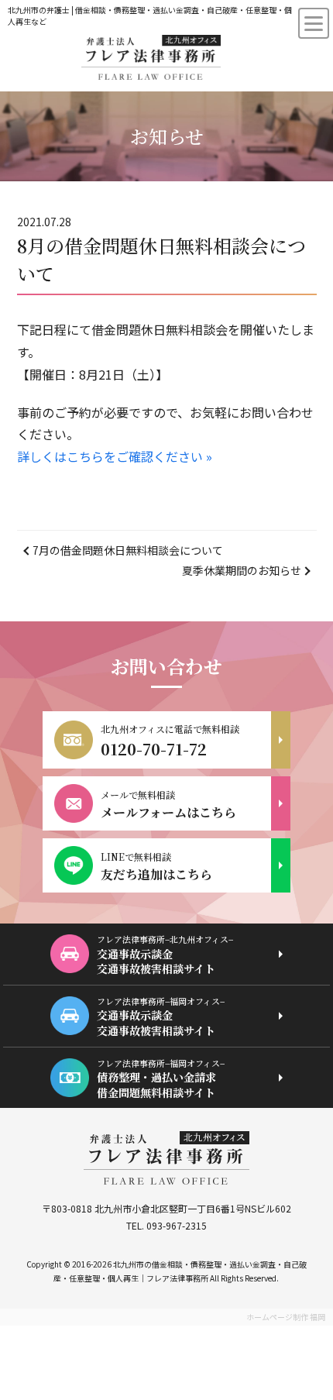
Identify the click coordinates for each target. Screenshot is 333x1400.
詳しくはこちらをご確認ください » (114, 456)
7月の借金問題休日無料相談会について (128, 550)
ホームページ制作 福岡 (285, 1317)
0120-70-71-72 (154, 749)
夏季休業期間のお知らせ (241, 570)
